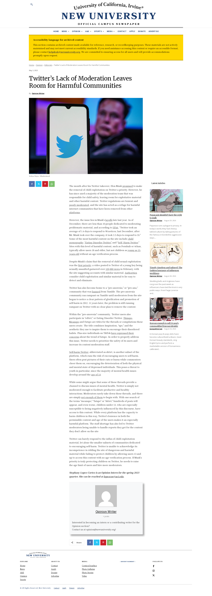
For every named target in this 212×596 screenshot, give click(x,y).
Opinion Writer (38, 93)
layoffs (108, 219)
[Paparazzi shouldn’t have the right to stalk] (166, 201)
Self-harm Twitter (78, 351)
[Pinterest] (45, 184)
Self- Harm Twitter (128, 242)
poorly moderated (79, 204)
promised (127, 185)
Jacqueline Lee (156, 329)
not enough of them (92, 397)
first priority (84, 265)
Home (31, 65)
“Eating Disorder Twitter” (98, 242)
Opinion (39, 65)
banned (96, 291)
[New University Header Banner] (108, 13)
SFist (115, 227)
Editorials (48, 65)
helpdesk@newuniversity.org (64, 51)
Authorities (131, 272)
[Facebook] (32, 184)
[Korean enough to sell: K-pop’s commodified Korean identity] (166, 309)
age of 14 (96, 374)
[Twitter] (38, 184)
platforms (74, 212)
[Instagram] (153, 571)
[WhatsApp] (52, 184)
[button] (31, 4)
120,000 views (113, 268)
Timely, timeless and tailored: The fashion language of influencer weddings (166, 270)
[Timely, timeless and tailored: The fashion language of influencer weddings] (166, 253)
